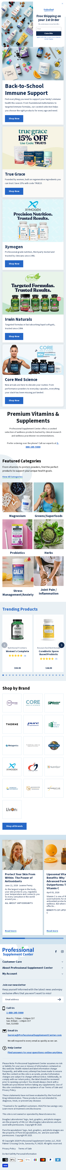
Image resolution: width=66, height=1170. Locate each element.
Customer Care (12, 962)
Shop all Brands (14, 826)
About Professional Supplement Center (27, 968)
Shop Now (14, 118)
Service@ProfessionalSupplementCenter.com (35, 1035)
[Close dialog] (62, 3)
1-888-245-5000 (14, 1012)
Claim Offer (48, 33)
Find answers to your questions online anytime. (35, 1052)
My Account (9, 974)
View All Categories (12, 476)
